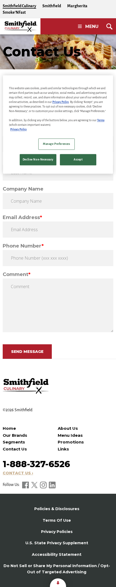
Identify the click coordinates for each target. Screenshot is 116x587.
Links (63, 449)
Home (9, 428)
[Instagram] (43, 484)
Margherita (77, 6)
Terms (100, 120)
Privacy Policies (57, 531)
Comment (16, 274)
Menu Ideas (70, 435)
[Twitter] (35, 484)
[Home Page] (20, 26)
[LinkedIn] (52, 484)
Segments (14, 442)
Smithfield (51, 6)
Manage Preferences (56, 144)
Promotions (71, 442)
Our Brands (15, 435)
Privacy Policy (60, 102)
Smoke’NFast (14, 12)
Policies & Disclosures (56, 508)
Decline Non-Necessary (38, 159)
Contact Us (15, 449)
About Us (68, 428)
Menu (91, 26)
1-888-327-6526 (36, 464)
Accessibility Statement (56, 554)
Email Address (22, 217)
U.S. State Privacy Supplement (56, 543)
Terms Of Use (57, 520)
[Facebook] (26, 484)
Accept (78, 159)
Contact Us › (18, 473)
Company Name (23, 189)
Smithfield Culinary (19, 6)
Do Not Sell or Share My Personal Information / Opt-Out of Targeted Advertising (57, 568)
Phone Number (23, 246)
